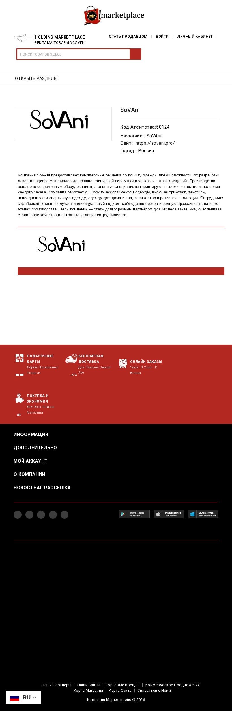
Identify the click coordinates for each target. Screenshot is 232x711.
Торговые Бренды (123, 685)
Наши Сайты (88, 685)
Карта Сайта (120, 690)
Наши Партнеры (57, 685)
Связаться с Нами (154, 690)
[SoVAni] (63, 123)
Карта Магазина (88, 690)
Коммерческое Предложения (172, 685)
